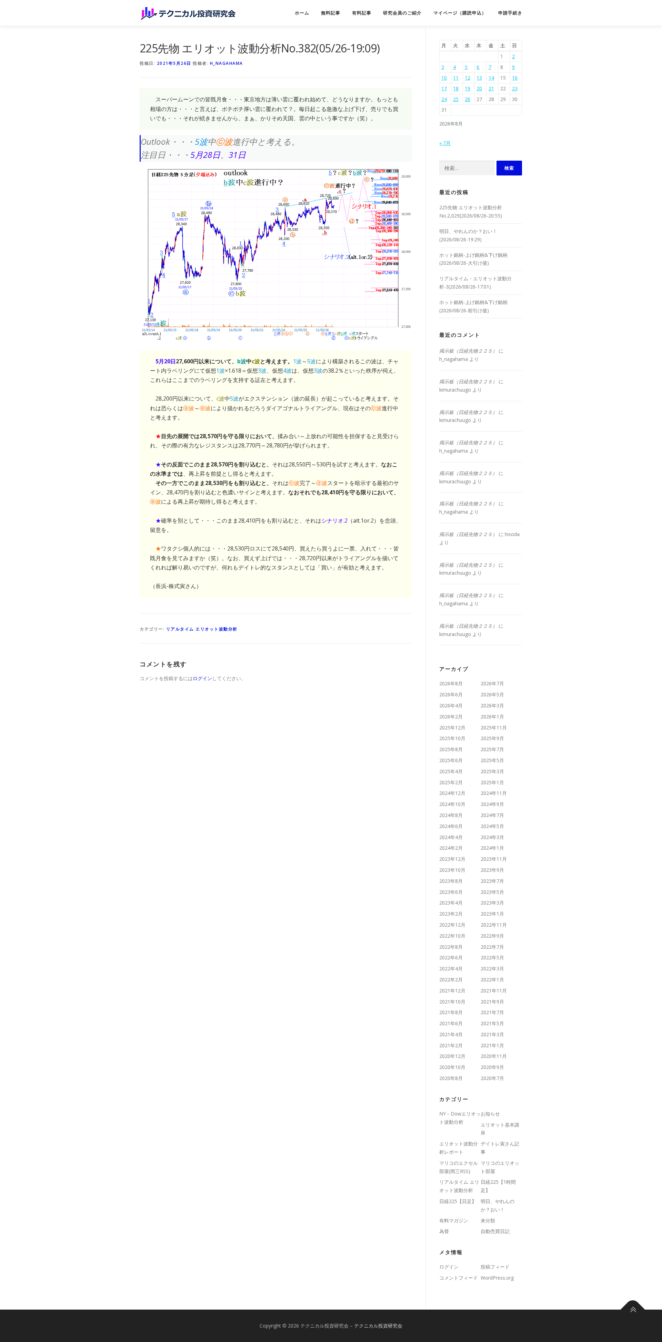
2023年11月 (494, 859)
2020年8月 (451, 1078)
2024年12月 (452, 793)
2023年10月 (452, 870)
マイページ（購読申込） (460, 13)
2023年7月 (492, 881)
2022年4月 (451, 968)
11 (456, 77)
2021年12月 (452, 990)
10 (444, 77)
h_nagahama (226, 63)
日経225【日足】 (458, 1201)
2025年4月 (451, 771)
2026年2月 (451, 716)
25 (456, 99)
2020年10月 (452, 1067)
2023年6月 (451, 892)
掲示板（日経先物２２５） (468, 350)
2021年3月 (492, 1034)
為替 (444, 1231)
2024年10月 (452, 804)
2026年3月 (492, 705)
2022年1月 (492, 979)
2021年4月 (451, 1034)
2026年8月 (451, 683)
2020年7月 (492, 1078)
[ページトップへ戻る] (633, 1309)
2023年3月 (492, 902)
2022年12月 (452, 924)
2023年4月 (451, 902)
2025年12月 (452, 727)
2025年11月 (494, 727)
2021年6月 (451, 1023)
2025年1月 (492, 782)
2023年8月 (451, 881)
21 (491, 88)
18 (456, 88)
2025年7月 (492, 749)
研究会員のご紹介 (402, 13)
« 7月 (445, 143)
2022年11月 (494, 924)
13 (479, 77)
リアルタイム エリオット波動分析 (202, 629)
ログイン (202, 678)
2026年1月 (492, 716)
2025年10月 (452, 738)
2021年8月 (451, 1012)
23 (515, 88)
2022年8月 (451, 947)
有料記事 (361, 13)
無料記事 (330, 13)
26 (467, 99)
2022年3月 (492, 968)
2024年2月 (451, 848)
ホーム (302, 13)
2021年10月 (452, 1001)
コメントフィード (458, 1277)
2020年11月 (494, 1056)
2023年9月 (492, 870)
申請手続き (510, 13)
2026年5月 (492, 694)
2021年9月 (492, 1001)
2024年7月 (492, 815)
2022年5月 (492, 957)
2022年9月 (492, 935)
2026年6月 (451, 694)
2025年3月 (492, 771)
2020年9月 (492, 1067)
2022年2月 (451, 979)
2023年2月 (451, 913)
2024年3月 (492, 837)
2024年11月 (494, 793)
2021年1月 (492, 1045)
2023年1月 (492, 913)
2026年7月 (492, 683)
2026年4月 (451, 705)
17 (444, 88)
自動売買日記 (495, 1231)
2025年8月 (451, 749)
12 (467, 77)
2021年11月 (494, 990)
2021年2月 (451, 1045)
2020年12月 (452, 1056)
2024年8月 (451, 815)
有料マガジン (453, 1220)
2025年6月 (451, 760)
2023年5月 (492, 892)
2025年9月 (492, 738)
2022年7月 (492, 947)
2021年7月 (492, 1012)
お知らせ (490, 1113)
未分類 (488, 1220)
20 (479, 88)
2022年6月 (451, 957)
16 (515, 77)
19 (467, 88)
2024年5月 (492, 826)
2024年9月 (492, 804)
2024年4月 (451, 837)
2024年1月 (492, 848)
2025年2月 (451, 782)
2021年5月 (492, 1023)
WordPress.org (497, 1277)
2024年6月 (451, 826)
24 (444, 99)
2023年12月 (452, 859)
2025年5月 (492, 760)
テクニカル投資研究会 (378, 1325)
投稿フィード (495, 1266)
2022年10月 (452, 935)
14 (491, 77)
